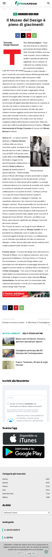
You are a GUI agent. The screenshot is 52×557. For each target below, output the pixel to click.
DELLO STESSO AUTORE (33, 333)
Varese (36, 14)
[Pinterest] (28, 35)
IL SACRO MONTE (12, 530)
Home (4, 9)
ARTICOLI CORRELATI (11, 333)
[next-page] (7, 373)
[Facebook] (17, 35)
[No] (49, 549)
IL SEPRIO (8, 537)
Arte (10, 9)
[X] (23, 35)
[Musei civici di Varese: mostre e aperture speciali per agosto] (8, 341)
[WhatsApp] (34, 35)
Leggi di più (31, 553)
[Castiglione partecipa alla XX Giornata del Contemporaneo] (8, 353)
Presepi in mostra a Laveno (13, 322)
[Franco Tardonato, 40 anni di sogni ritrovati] (8, 365)
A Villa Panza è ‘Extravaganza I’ (38, 323)
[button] (4, 3)
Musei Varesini (19, 9)
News (30, 14)
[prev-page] (3, 373)
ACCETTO (20, 553)
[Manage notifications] (46, 552)
